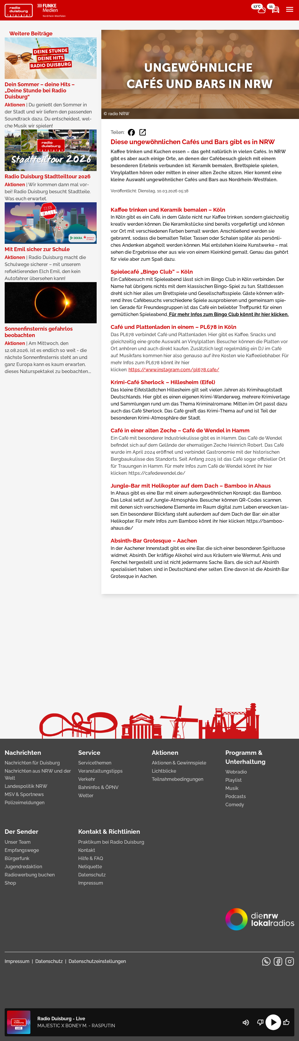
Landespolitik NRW (26, 786)
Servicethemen (94, 763)
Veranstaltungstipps (100, 771)
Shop (10, 883)
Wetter (85, 795)
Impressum (90, 883)
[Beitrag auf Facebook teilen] (131, 132)
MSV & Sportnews (24, 794)
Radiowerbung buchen (30, 875)
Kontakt (86, 850)
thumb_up (286, 1022)
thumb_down (260, 1022)
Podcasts (235, 796)
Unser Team (18, 842)
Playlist (233, 780)
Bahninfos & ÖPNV (98, 787)
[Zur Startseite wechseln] (19, 10)
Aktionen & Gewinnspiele (179, 763)
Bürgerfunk (17, 858)
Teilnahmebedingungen (177, 779)
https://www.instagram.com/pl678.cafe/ (173, 369)
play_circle (273, 1022)
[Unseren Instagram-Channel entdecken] (289, 961)
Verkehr (86, 779)
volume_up (246, 1022)
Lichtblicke (164, 771)
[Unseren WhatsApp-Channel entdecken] (266, 961)
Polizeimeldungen (24, 802)
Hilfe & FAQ (90, 858)
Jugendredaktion (23, 866)
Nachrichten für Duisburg (32, 763)
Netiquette (90, 866)
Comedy (234, 804)
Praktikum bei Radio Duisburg (111, 842)
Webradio (236, 772)
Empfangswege (22, 850)
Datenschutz (92, 875)
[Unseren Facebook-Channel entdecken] (278, 961)
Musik (232, 788)
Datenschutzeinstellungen (97, 961)
